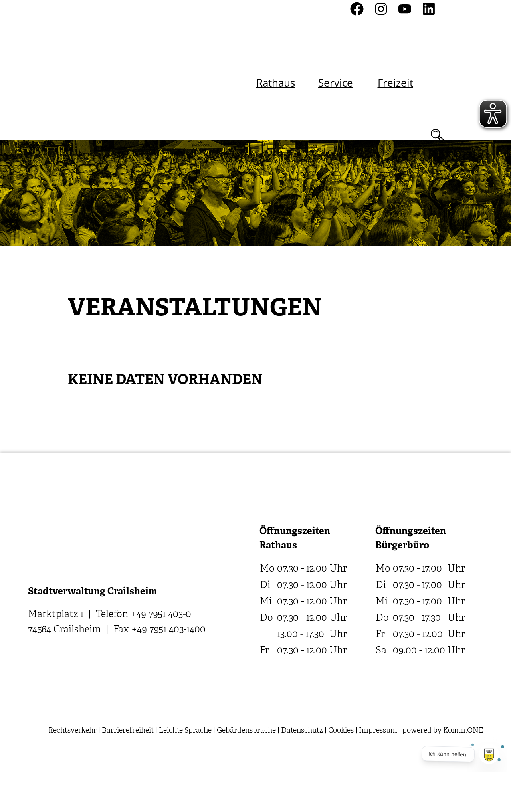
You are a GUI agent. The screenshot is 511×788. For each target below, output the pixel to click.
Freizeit (395, 82)
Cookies (341, 730)
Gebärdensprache (246, 730)
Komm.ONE (463, 730)
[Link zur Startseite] (96, 70)
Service (335, 82)
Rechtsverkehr (72, 730)
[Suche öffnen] (437, 135)
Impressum (378, 730)
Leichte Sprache (185, 730)
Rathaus (275, 82)
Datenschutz (302, 730)
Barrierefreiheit (128, 730)
